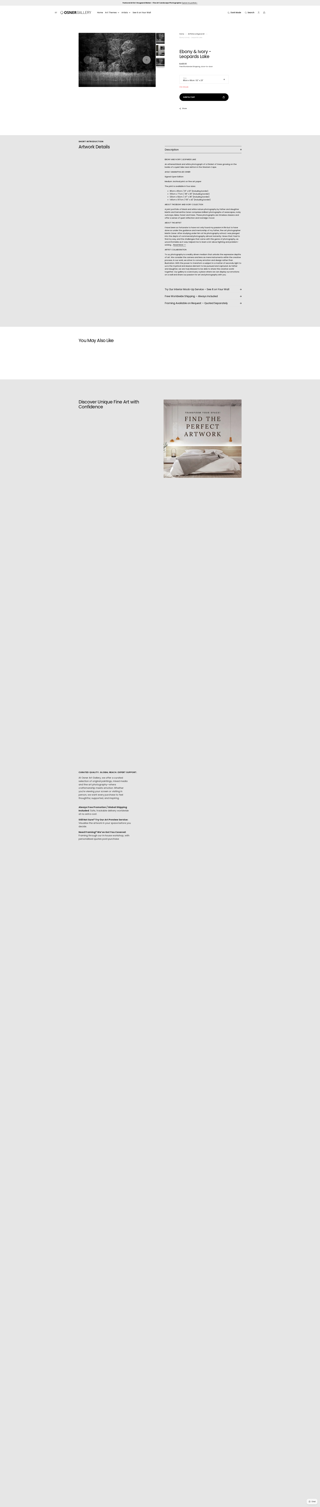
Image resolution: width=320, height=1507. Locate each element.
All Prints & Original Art (196, 34)
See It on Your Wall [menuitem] (142, 12)
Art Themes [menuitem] (111, 12)
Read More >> (179, 244)
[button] (249, 12)
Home (181, 34)
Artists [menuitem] (124, 12)
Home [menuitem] (100, 12)
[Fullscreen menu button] (56, 12)
